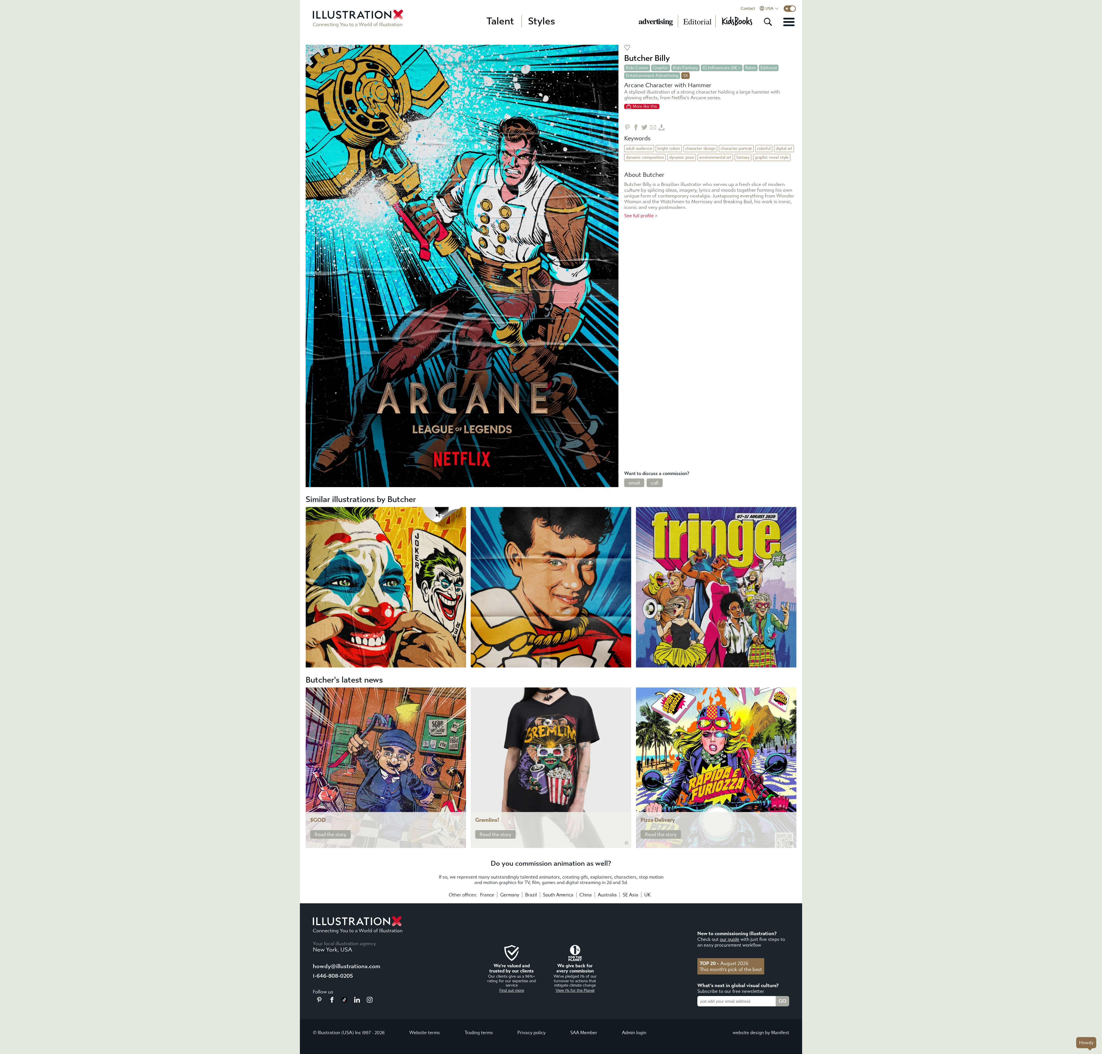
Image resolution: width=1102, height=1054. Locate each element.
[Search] (768, 22)
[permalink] (461, 843)
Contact (748, 9)
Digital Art (784, 148)
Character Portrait (736, 148)
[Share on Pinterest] (627, 127)
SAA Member (583, 1032)
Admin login (634, 1032)
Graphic (660, 67)
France (487, 895)
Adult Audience (639, 148)
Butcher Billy (647, 58)
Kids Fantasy (685, 67)
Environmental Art (715, 157)
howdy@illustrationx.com (346, 966)
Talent (500, 21)
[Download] (662, 127)
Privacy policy (531, 1032)
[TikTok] (344, 1001)
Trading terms (479, 1032)
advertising (656, 21)
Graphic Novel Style (772, 157)
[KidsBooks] (736, 21)
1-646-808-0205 (333, 975)
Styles (541, 21)
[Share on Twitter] (644, 127)
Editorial (697, 21)
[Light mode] (790, 8)
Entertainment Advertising (652, 75)
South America (558, 895)
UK (647, 895)
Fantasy (743, 157)
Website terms (424, 1032)
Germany (509, 895)
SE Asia (630, 895)
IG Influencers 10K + (722, 67)
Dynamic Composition (645, 157)
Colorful (764, 148)
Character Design (700, 148)
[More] (789, 22)
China (585, 895)
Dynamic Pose (681, 157)
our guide (729, 939)
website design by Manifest (761, 1032)
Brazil (531, 895)
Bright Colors (668, 148)
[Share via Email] (653, 127)
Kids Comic (637, 67)
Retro (750, 67)
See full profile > (640, 215)
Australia (607, 895)
